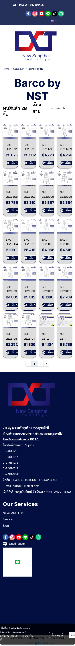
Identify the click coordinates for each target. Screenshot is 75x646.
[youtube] (41, 13)
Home (6, 68)
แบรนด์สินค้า (18, 68)
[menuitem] (46, 364)
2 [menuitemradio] (40, 363)
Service (8, 519)
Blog (6, 525)
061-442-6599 (47, 480)
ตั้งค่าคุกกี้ (57, 635)
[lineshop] (61, 13)
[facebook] (28, 13)
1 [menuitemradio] (34, 363)
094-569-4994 (21, 480)
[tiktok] (55, 13)
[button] (57, 21)
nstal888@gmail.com (26, 486)
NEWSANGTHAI (13, 513)
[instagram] (35, 13)
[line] (48, 13)
